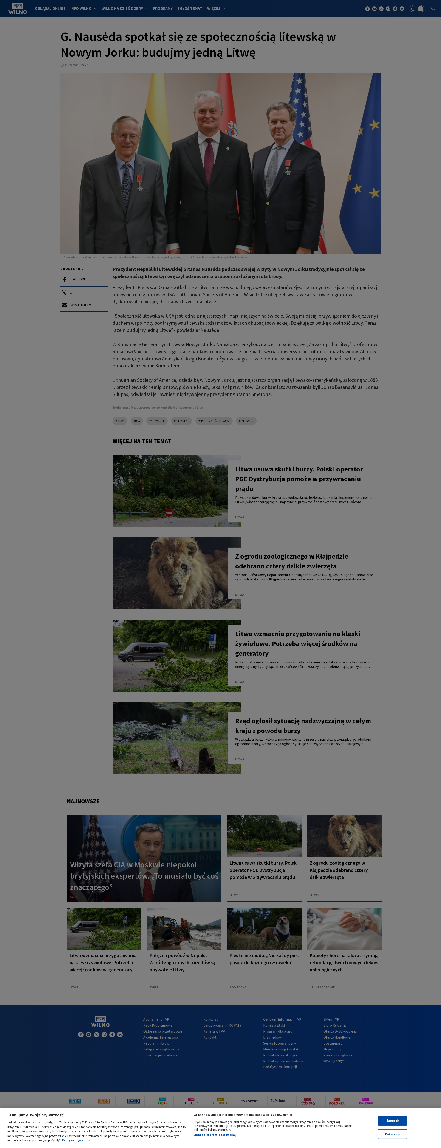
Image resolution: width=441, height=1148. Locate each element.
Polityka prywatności (77, 1140)
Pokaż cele (392, 1134)
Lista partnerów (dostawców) (215, 1135)
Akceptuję (392, 1121)
